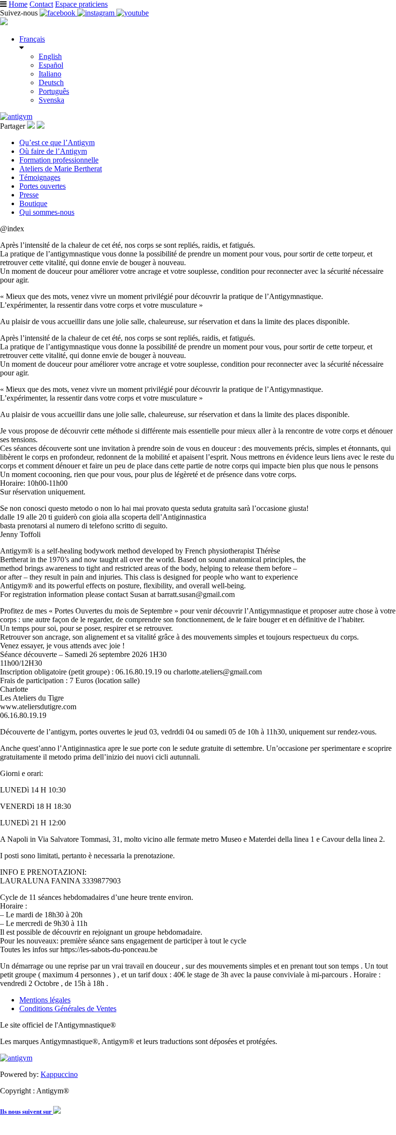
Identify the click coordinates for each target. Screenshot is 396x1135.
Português (54, 91)
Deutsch (51, 82)
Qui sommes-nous (46, 212)
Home (18, 4)
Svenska (51, 100)
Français (32, 39)
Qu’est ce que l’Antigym (57, 142)
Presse (29, 195)
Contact (41, 4)
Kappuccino (59, 1074)
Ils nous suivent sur (26, 1111)
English (50, 56)
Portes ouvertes (42, 186)
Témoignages (39, 177)
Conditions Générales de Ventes (67, 1008)
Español (51, 65)
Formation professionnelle (59, 160)
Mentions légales (45, 1000)
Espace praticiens (81, 4)
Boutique (33, 203)
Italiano (50, 74)
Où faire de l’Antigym (53, 151)
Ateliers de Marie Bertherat (60, 168)
